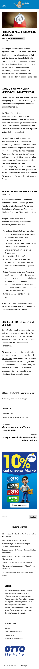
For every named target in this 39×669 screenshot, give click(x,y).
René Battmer (8, 41)
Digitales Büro (12, 399)
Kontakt (7, 628)
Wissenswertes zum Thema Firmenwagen (16, 427)
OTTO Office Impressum (13, 632)
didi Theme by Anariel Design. (15, 665)
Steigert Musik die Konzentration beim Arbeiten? (20, 438)
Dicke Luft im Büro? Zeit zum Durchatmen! (17, 562)
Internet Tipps (22, 399)
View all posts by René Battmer (15, 417)
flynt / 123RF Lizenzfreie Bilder (22, 393)
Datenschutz (9, 635)
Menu (4, 6)
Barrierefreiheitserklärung (13, 639)
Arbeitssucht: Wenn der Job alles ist (14, 540)
